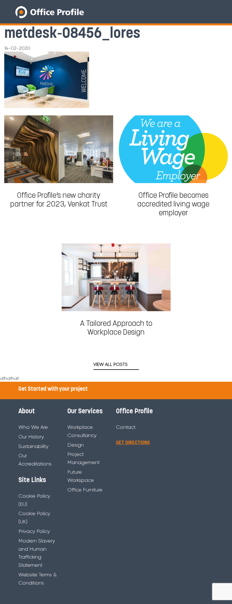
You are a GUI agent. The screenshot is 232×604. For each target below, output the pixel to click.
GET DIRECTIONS (133, 442)
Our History (31, 437)
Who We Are (33, 427)
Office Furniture (84, 490)
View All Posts (110, 364)
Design (75, 445)
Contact (126, 427)
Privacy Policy (34, 531)
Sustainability (33, 446)
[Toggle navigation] (213, 11)
